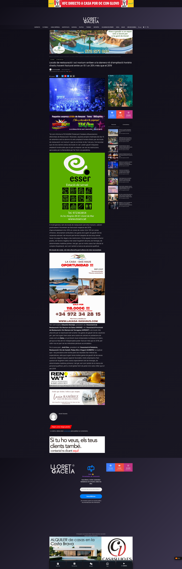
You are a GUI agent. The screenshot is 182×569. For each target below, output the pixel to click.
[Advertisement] (76, 519)
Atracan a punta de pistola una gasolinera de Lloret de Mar (125, 131)
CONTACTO (37, 27)
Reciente (113, 124)
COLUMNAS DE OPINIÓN (107, 27)
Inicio (51, 56)
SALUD (123, 27)
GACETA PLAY (65, 27)
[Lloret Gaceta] (91, 15)
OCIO (117, 27)
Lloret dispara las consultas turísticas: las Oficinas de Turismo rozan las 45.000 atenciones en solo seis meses (125, 179)
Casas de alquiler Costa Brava (91, 535)
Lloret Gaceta (55, 69)
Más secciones (131, 27)
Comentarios (126, 124)
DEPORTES (96, 27)
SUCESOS (74, 27)
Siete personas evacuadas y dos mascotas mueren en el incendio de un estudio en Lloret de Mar (125, 139)
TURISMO (88, 27)
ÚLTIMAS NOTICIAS (59, 59)
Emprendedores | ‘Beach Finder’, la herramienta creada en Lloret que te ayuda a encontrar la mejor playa (125, 147)
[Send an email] (59, 69)
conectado (67, 431)
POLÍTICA (81, 27)
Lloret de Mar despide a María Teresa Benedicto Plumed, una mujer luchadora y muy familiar (125, 187)
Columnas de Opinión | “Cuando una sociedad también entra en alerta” (124, 171)
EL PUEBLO (45, 27)
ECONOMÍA (56, 56)
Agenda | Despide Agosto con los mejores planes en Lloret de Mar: (125, 155)
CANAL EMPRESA (55, 27)
